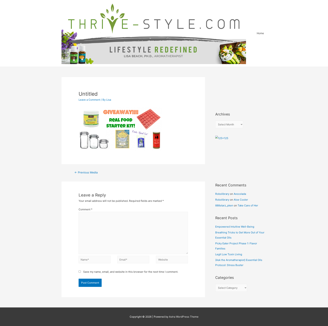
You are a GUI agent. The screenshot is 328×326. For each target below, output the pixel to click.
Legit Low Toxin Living (228, 254)
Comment (85, 209)
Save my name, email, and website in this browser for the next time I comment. (130, 271)
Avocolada (240, 193)
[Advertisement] (230, 90)
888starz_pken (224, 205)
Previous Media (86, 172)
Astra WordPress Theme (184, 316)
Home (260, 33)
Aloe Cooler (241, 199)
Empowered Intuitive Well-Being (234, 226)
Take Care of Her (248, 205)
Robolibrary (222, 193)
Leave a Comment (89, 99)
